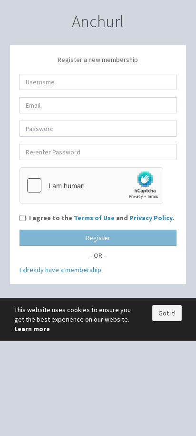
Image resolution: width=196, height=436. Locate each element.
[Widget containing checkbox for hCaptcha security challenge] (91, 185)
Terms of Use (94, 217)
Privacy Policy (150, 217)
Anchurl (98, 21)
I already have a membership (60, 269)
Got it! (167, 313)
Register (98, 237)
